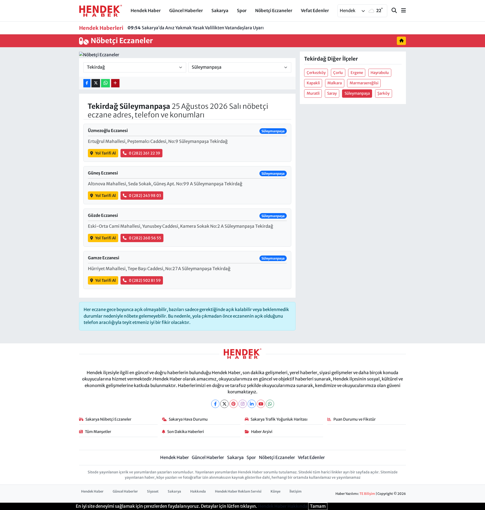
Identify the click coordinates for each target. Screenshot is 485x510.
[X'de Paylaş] (95, 83)
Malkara (334, 83)
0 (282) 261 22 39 (144, 153)
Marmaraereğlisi (364, 83)
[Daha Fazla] (115, 83)
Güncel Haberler (186, 10)
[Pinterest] (233, 404)
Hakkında (198, 491)
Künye (275, 491)
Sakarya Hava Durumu (188, 419)
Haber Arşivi (261, 431)
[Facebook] (215, 404)
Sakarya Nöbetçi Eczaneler (108, 419)
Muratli (313, 93)
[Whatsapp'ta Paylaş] (105, 83)
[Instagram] (242, 404)
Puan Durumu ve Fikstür (354, 419)
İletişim (295, 491)
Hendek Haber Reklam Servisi (238, 491)
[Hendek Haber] (100, 10)
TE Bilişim (367, 494)
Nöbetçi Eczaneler (273, 10)
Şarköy (383, 93)
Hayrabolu (380, 72)
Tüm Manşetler (98, 431)
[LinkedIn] (252, 404)
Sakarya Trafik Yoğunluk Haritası (279, 419)
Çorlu (338, 72)
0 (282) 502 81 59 (145, 280)
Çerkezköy (316, 72)
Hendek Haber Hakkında (282, 506)
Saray (332, 93)
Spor (242, 10)
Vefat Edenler (315, 10)
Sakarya (219, 10)
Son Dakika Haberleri (185, 431)
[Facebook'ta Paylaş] (86, 83)
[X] (224, 404)
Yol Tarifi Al (105, 153)
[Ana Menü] (401, 10)
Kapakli (313, 83)
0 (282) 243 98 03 (145, 195)
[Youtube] (261, 404)
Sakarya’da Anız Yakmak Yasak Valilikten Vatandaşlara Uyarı (196, 28)
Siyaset (153, 491)
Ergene (357, 72)
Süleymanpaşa (357, 93)
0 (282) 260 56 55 (145, 238)
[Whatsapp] (270, 404)
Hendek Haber (146, 10)
